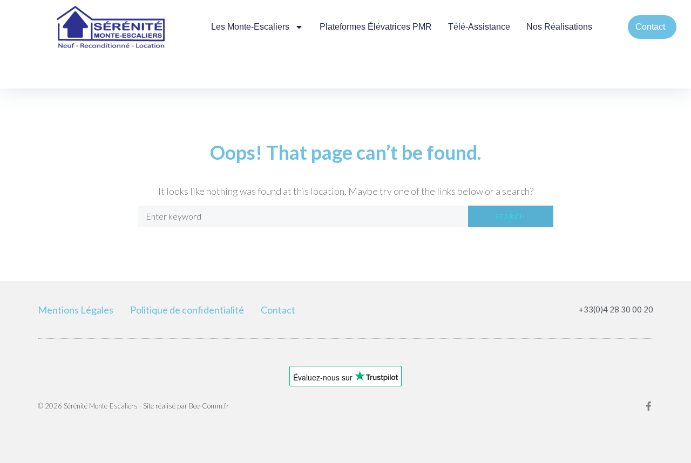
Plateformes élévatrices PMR (376, 26)
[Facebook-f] (648, 406)
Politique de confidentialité (187, 310)
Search (510, 216)
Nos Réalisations (559, 26)
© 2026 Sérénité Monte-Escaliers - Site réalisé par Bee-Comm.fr (133, 405)
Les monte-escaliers (250, 26)
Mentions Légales (75, 310)
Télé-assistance (479, 26)
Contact (278, 310)
